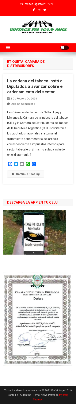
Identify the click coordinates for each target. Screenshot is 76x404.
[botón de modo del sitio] (64, 48)
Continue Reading (28, 174)
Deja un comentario (23, 103)
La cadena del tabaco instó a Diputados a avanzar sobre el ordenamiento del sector (35, 86)
